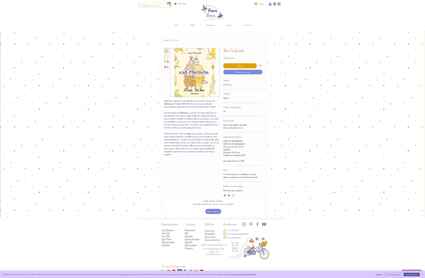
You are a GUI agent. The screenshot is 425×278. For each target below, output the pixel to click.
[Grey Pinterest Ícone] (250, 224)
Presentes (188, 242)
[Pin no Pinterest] (229, 195)
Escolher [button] (379, 274)
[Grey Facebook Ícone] (257, 224)
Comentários (210, 230)
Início (166, 40)
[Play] (176, 4)
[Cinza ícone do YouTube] (264, 224)
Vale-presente (190, 245)
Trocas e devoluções (212, 239)
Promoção (189, 248)
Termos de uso (210, 236)
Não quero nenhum (393, 274)
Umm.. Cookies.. (412, 274)
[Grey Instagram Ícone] (244, 224)
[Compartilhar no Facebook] (224, 195)
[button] (270, 4)
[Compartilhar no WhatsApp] (233, 195)
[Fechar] (422, 274)
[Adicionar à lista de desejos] (260, 65)
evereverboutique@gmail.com (238, 234)
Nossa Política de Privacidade (245, 274)
